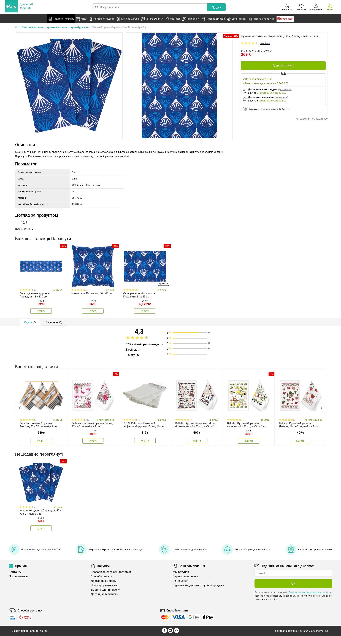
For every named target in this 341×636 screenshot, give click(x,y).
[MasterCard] (164, 617)
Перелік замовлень (185, 576)
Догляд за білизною (104, 594)
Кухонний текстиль (57, 27)
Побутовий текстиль (32, 27)
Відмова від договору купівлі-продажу (198, 585)
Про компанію (18, 576)
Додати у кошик (283, 65)
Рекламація (180, 580)
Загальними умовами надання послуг (309, 592)
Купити (41, 311)
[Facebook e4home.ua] (164, 632)
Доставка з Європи (104, 580)
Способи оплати (101, 576)
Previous (19, 407)
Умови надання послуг (106, 589)
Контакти (15, 572)
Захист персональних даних (29, 630)
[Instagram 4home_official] (170, 632)
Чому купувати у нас (104, 585)
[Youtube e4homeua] (176, 632)
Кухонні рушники (79, 27)
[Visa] (178, 617)
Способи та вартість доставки (111, 572)
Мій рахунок (181, 572)
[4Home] (17, 27)
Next (321, 407)
